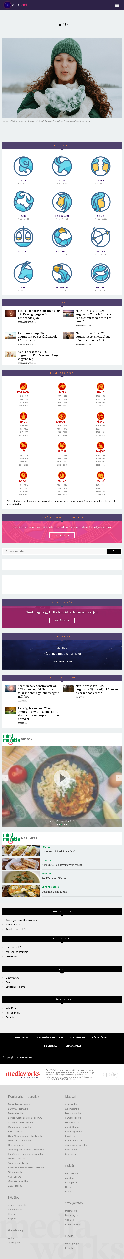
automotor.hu (72, 1108)
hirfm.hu (69, 1248)
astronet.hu (71, 1104)
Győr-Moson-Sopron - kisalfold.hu (25, 1136)
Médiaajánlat (73, 1045)
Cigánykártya (12, 977)
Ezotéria (10, 1017)
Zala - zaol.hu (15, 1186)
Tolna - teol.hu (15, 1172)
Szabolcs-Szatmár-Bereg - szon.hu (26, 1167)
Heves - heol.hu (16, 1145)
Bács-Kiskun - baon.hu (19, 1104)
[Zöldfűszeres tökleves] (22, 877)
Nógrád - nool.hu (16, 1158)
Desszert (47, 860)
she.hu (68, 1191)
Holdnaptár (11, 956)
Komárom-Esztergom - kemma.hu (25, 1154)
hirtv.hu (12, 1214)
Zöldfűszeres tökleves (54, 878)
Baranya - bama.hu (18, 1108)
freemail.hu (71, 1210)
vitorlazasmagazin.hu (76, 1145)
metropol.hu (71, 1182)
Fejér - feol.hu (15, 1131)
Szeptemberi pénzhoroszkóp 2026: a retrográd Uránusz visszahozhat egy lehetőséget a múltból (38, 691)
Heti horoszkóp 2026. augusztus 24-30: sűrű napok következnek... (37, 336)
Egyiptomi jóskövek (16, 986)
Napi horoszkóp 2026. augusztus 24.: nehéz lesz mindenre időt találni (93, 336)
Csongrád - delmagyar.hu (21, 1122)
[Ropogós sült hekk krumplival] (22, 850)
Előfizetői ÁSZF (100, 1037)
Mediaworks (26, 1057)
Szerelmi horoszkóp (16, 929)
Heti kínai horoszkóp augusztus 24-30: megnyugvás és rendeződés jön (39, 314)
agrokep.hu (14, 1242)
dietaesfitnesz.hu (74, 1140)
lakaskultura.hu (73, 1113)
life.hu (68, 1187)
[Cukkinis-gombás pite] (22, 891)
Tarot (8, 982)
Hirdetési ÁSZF (51, 1045)
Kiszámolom (62, 620)
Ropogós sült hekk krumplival (58, 851)
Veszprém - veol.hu (18, 1181)
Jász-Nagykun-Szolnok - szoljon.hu (26, 1149)
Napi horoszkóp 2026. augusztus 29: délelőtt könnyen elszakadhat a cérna (97, 689)
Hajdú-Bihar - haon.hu (19, 1140)
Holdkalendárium (62, 661)
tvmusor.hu (71, 1154)
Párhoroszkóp (13, 924)
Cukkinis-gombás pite (54, 891)
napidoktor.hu (72, 1127)
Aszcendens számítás (17, 951)
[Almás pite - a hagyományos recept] (22, 864)
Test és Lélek (13, 1012)
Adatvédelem (77, 1037)
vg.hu (11, 1238)
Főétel (46, 846)
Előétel (47, 873)
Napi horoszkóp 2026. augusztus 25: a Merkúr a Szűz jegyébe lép (38, 355)
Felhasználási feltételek (49, 1037)
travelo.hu (70, 1136)
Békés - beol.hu (16, 1113)
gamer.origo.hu (73, 1118)
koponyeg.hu (71, 1215)
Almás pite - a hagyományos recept (62, 864)
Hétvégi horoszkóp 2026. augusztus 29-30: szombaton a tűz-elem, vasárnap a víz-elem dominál (38, 713)
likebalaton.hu (72, 1122)
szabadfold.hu (15, 1209)
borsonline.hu (72, 1173)
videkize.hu (71, 1149)
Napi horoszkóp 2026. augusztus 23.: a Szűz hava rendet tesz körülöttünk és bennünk (93, 316)
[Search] (114, 551)
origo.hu (12, 1218)
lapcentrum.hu (72, 1224)
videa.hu (69, 1220)
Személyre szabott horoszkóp (21, 920)
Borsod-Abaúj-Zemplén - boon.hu (25, 1118)
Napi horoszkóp (14, 947)
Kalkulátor (11, 1008)
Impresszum (22, 1037)
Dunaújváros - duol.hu (19, 1127)
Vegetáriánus (50, 887)
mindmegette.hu (73, 1131)
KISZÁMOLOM (62, 535)
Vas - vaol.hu (14, 1176)
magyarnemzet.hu (17, 1205)
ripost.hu (69, 1178)
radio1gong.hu (72, 1243)
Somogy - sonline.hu (18, 1163)
